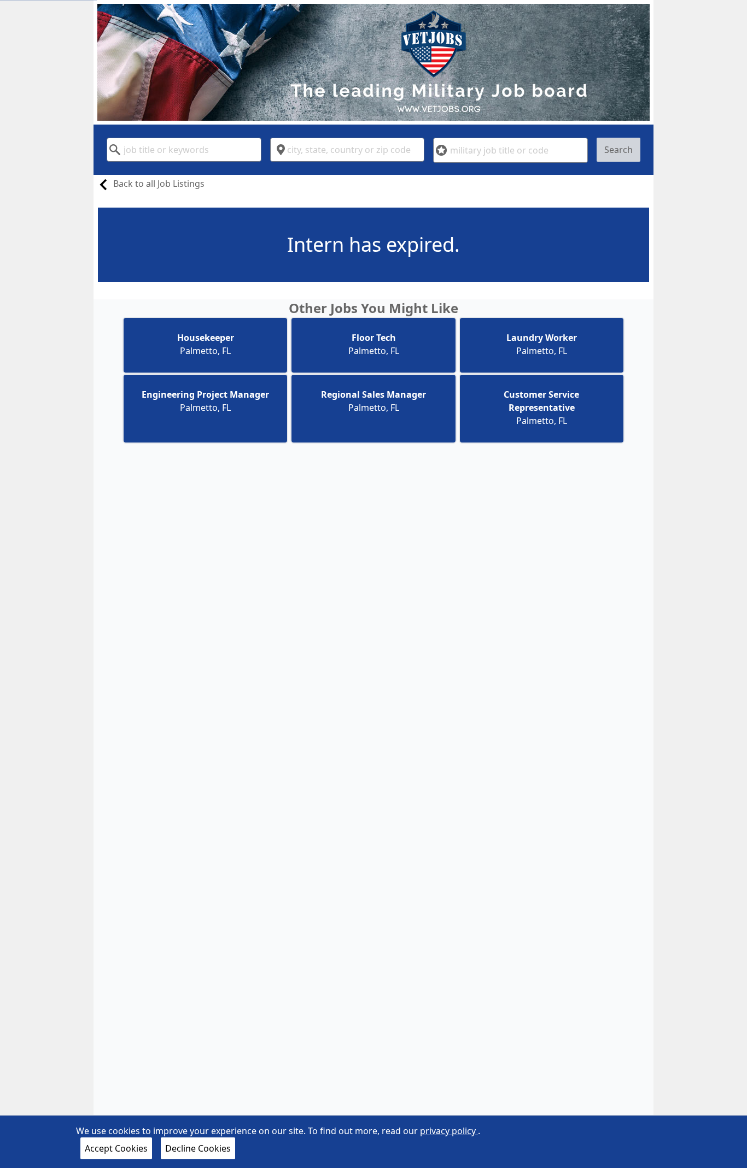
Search (618, 150)
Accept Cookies (116, 1148)
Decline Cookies (198, 1148)
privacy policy (449, 1131)
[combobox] (184, 150)
